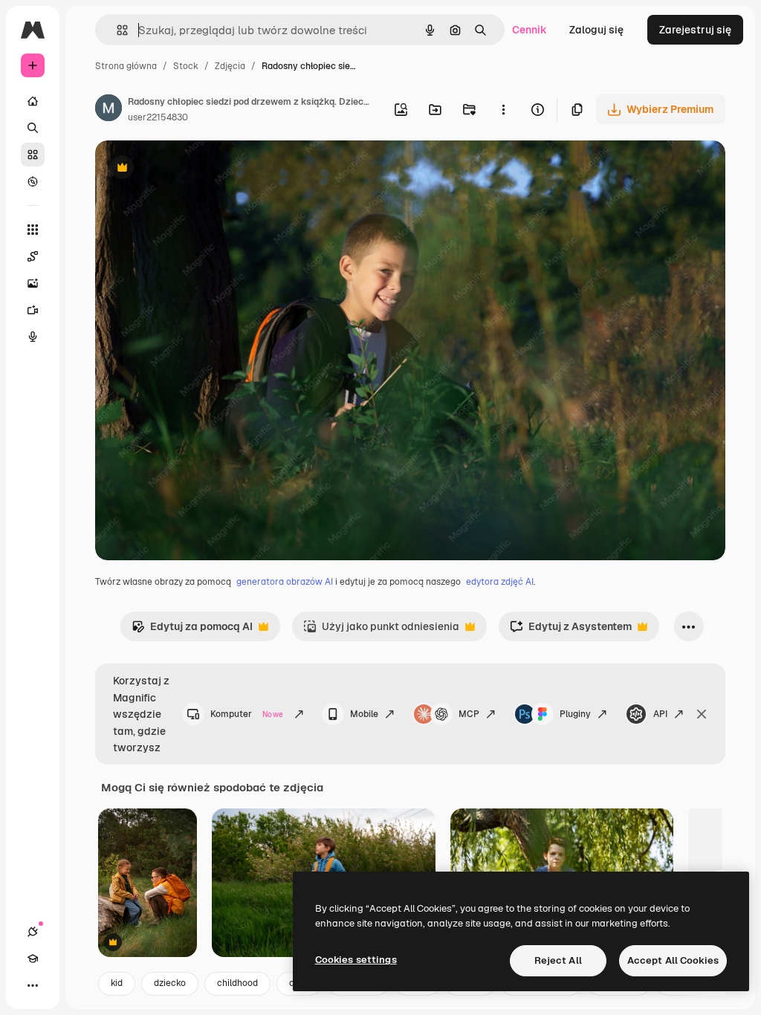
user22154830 (158, 117)
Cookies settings (356, 959)
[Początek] (33, 101)
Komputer (246, 714)
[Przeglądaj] (33, 181)
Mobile (364, 714)
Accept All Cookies (673, 960)
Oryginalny (197, 169)
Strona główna (126, 66)
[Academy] (33, 958)
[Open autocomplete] (116, 30)
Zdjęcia (230, 66)
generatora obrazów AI (284, 582)
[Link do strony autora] (108, 110)
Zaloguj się (596, 29)
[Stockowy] (33, 154)
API (660, 714)
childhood (237, 983)
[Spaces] (33, 256)
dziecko (170, 983)
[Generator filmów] (33, 310)
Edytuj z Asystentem (571, 630)
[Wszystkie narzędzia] (33, 229)
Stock (185, 66)
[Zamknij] (701, 714)
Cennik (529, 29)
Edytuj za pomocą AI (192, 630)
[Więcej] (33, 985)
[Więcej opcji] (503, 109)
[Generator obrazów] (33, 283)
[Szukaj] (33, 128)
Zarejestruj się (695, 29)
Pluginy (575, 714)
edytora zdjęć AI (500, 582)
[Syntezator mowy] (33, 336)
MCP (469, 714)
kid (117, 983)
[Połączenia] (33, 932)
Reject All (558, 960)
